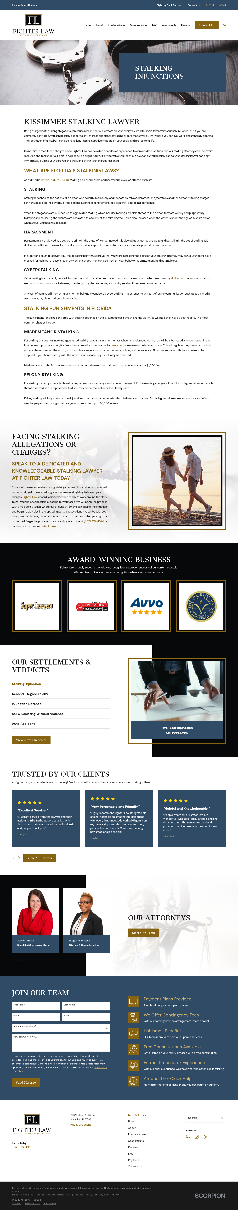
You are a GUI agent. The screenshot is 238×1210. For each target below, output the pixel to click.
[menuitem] (16, 1203)
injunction (117, 345)
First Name (19, 1004)
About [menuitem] (99, 24)
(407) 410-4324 (94, 521)
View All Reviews (39, 858)
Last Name (69, 1004)
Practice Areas (137, 1134)
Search (192, 1118)
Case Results (136, 1141)
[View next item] (19, 857)
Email (66, 1015)
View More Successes (31, 740)
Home (132, 1121)
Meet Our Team (143, 933)
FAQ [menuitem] (154, 24)
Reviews (133, 1147)
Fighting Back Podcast (170, 5)
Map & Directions (80, 1124)
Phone (16, 1015)
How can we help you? (25, 1036)
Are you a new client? (24, 1026)
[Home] (33, 25)
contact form (47, 526)
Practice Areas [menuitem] (116, 24)
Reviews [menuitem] (186, 24)
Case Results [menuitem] (168, 24)
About (132, 1128)
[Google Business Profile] (188, 1137)
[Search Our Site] (222, 1118)
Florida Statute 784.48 (55, 180)
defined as (177, 278)
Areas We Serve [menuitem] (138, 24)
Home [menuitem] (88, 24)
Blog (130, 1153)
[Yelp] (205, 1137)
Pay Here (133, 1160)
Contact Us (194, 5)
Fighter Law (30, 497)
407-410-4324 (216, 5)
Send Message (26, 1082)
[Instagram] (196, 1137)
